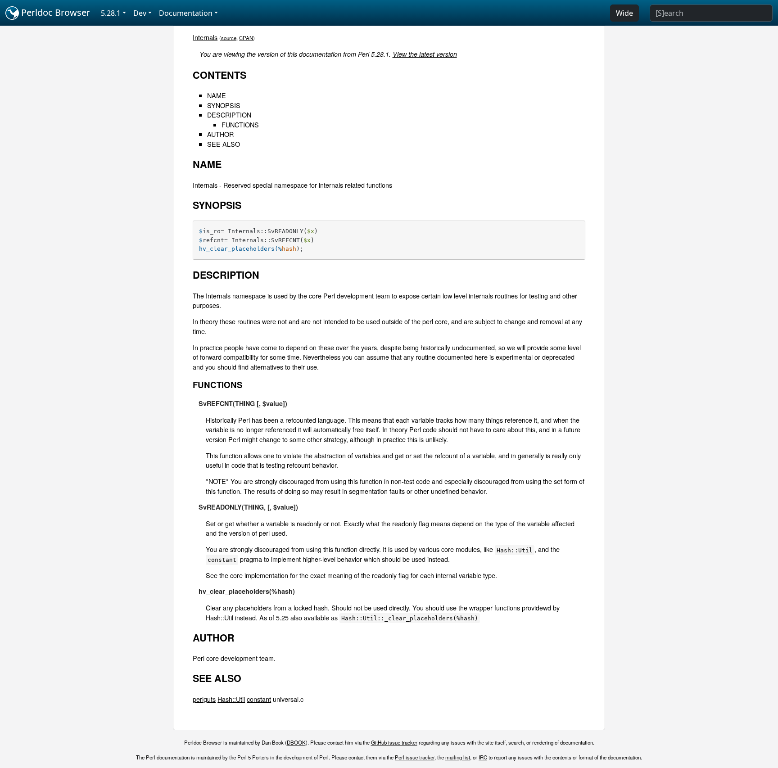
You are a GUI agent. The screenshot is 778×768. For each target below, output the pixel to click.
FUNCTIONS (240, 124)
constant (259, 699)
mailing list (457, 757)
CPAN (246, 37)
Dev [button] (139, 13)
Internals (205, 37)
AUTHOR (220, 134)
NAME (216, 95)
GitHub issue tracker (394, 742)
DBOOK (296, 742)
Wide (624, 13)
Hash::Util (231, 699)
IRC (483, 757)
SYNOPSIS (223, 105)
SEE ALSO (223, 144)
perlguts (204, 699)
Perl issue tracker (414, 757)
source (228, 37)
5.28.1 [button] (111, 13)
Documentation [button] (186, 13)
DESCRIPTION (229, 114)
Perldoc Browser (54, 12)
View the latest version (425, 54)
